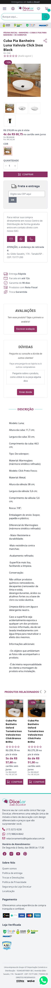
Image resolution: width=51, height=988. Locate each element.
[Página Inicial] (26, 8)
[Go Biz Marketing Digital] (20, 981)
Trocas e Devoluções (13, 877)
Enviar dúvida (25, 392)
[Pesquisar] (46, 16)
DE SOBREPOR (20, 35)
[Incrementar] (15, 166)
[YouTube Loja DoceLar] (18, 854)
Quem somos (9, 868)
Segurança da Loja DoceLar (16, 886)
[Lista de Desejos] (38, 8)
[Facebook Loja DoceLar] (4, 854)
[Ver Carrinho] (46, 8)
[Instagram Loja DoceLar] (11, 854)
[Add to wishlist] (21, 702)
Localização (8, 891)
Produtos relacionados (22, 692)
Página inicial (10, 32)
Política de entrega (12, 873)
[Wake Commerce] (31, 981)
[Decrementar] (6, 166)
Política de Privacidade (14, 882)
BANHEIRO (23, 32)
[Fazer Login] (13, 8)
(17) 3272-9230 (14, 829)
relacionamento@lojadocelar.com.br (25, 838)
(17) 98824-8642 (15, 834)
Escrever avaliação (25, 329)
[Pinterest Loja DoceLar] (25, 854)
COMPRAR (27, 174)
